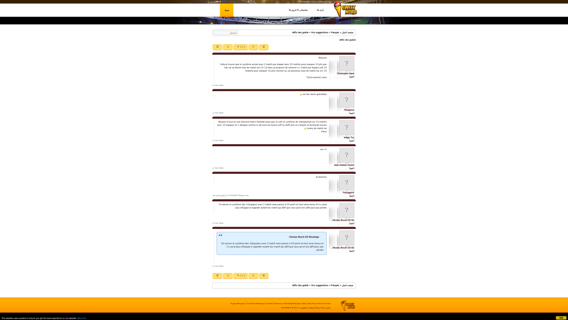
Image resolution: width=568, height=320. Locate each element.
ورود (226, 10)
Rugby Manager (238, 303)
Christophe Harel (345, 73)
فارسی (213, 1)
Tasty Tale (306, 303)
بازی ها (320, 10)
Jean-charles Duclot (344, 165)
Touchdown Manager (255, 303)
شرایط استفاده (314, 307)
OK (561, 318)
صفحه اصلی (348, 32)
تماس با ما (326, 307)
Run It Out (326, 303)
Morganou (349, 110)
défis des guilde (300, 32)
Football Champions (274, 303)
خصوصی (303, 307)
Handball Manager (292, 303)
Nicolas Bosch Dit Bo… (342, 220)
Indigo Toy (349, 137)
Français (335, 32)
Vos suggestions (319, 32)
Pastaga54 (348, 192)
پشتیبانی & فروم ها (298, 10)
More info (81, 318)
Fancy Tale (316, 303)
